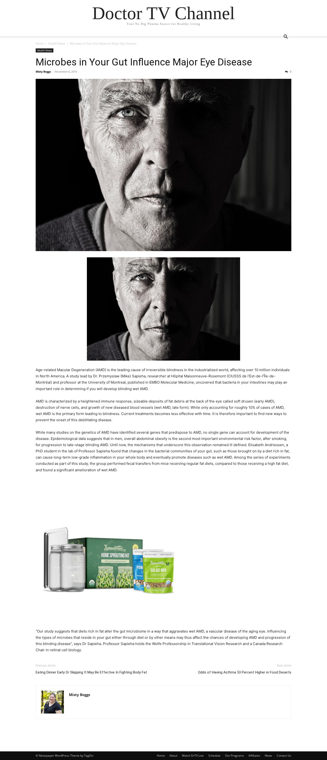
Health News (56, 43)
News (268, 756)
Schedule (214, 756)
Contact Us (284, 756)
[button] (285, 37)
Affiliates (254, 756)
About (173, 756)
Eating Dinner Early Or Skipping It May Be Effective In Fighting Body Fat (91, 672)
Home (40, 43)
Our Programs (234, 756)
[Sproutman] (163, 551)
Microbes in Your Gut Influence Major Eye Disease (144, 62)
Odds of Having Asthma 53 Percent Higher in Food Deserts (244, 672)
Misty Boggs (43, 71)
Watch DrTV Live (193, 756)
